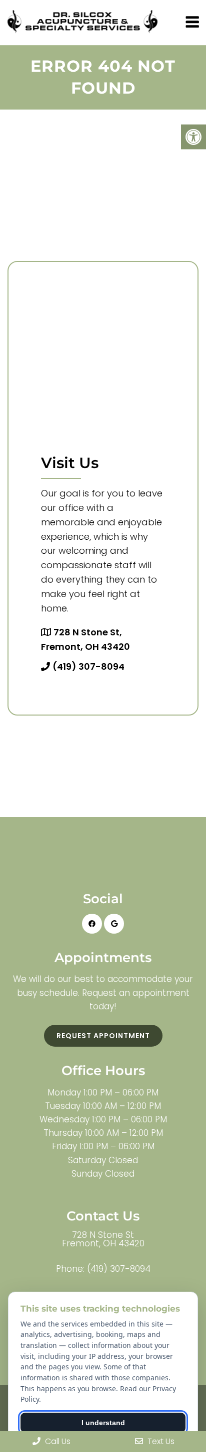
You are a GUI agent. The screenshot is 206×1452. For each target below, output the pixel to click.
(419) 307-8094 (88, 666)
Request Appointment (103, 1036)
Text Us (160, 1441)
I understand (103, 1423)
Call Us (56, 1441)
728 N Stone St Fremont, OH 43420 (103, 1239)
